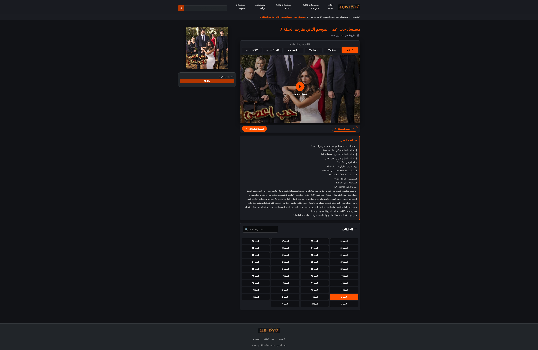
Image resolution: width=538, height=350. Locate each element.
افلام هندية (330, 6)
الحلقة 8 (256, 290)
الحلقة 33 (285, 248)
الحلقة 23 (344, 269)
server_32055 (272, 50)
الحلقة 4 (256, 297)
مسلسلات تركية (260, 6)
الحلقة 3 (344, 304)
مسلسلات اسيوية (241, 6)
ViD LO (350, 50)
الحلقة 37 (285, 241)
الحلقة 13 (285, 283)
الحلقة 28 (255, 255)
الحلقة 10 (314, 290)
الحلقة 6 (315, 297)
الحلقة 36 (255, 241)
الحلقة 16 (255, 276)
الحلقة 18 (314, 276)
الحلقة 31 (344, 255)
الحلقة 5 (285, 297)
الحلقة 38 (314, 241)
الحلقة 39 (344, 241)
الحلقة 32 (255, 248)
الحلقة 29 (285, 255)
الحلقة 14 (314, 283)
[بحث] (181, 8)
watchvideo (293, 50)
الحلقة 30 (314, 255)
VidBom (332, 50)
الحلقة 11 (344, 290)
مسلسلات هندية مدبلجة (284, 6)
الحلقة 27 (344, 262)
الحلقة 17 (285, 276)
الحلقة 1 (285, 304)
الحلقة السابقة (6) (343, 128)
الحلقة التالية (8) (256, 128)
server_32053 (252, 50)
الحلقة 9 (285, 290)
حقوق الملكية (269, 338)
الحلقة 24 (255, 262)
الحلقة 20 (255, 269)
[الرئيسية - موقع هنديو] (349, 6)
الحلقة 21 (285, 269)
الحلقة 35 (344, 248)
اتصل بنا (256, 338)
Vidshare (313, 50)
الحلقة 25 (285, 262)
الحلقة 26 (314, 262)
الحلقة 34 (314, 248)
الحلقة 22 (314, 269)
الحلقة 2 (315, 304)
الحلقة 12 (255, 283)
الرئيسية (281, 338)
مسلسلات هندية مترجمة (311, 6)
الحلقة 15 (344, 283)
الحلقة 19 (344, 276)
